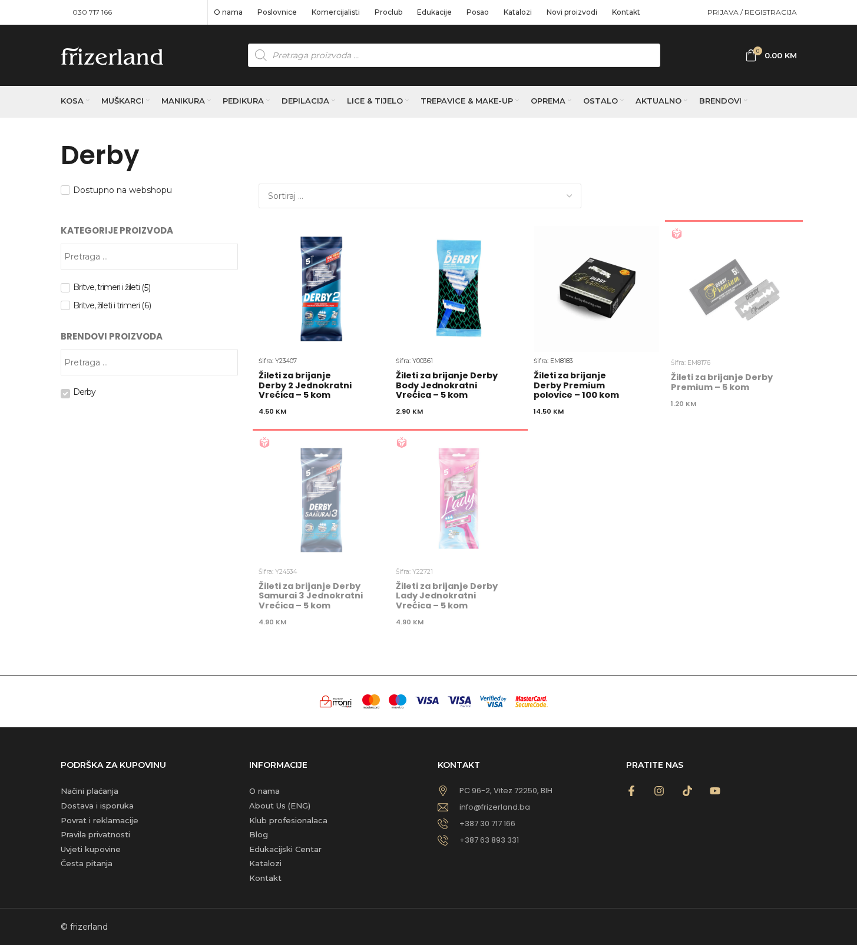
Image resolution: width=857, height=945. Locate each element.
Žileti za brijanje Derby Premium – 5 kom (722, 381)
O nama (264, 791)
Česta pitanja (86, 863)
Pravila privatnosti (95, 834)
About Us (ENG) (279, 805)
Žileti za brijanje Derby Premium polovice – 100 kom (576, 385)
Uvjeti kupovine (91, 849)
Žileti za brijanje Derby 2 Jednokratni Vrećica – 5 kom (305, 385)
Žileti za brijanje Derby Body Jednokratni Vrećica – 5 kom (447, 385)
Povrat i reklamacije (99, 820)
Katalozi (265, 863)
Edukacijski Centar (285, 849)
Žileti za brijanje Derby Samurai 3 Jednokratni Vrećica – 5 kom (311, 595)
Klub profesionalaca (288, 820)
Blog (258, 834)
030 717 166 (92, 12)
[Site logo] (112, 54)
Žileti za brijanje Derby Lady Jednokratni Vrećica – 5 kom (447, 595)
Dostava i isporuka (97, 805)
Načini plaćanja (89, 791)
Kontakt (265, 878)
